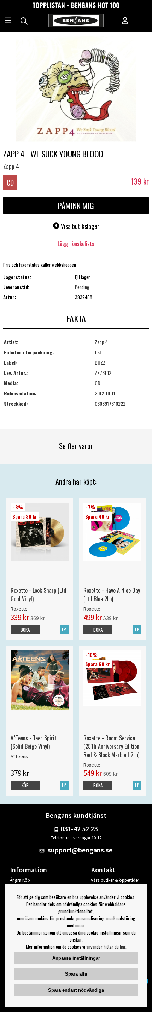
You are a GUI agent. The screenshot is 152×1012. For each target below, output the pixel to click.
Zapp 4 (11, 166)
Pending (82, 286)
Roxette (19, 609)
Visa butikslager (79, 226)
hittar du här (114, 946)
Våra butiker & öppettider (115, 880)
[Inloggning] (125, 21)
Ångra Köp (20, 880)
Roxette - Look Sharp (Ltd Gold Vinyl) (38, 594)
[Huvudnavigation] (8, 21)
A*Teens (19, 756)
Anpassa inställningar (76, 958)
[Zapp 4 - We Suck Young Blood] (76, 89)
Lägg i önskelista (76, 243)
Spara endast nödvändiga (76, 990)
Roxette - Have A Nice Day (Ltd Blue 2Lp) (111, 594)
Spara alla (76, 974)
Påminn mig (76, 205)
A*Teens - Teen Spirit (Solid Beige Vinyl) (34, 742)
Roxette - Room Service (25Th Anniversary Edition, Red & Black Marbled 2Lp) (111, 746)
